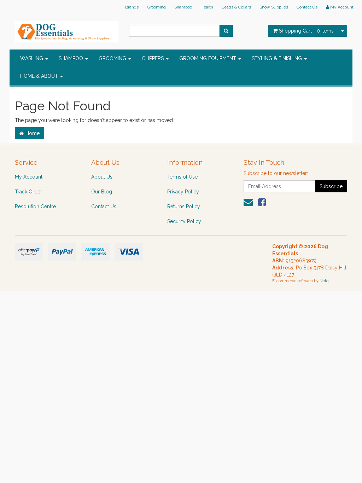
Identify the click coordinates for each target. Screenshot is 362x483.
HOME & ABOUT (39, 76)
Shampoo (183, 7)
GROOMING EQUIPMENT (208, 58)
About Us (101, 177)
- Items (306, 31)
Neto (324, 281)
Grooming (156, 7)
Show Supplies (273, 7)
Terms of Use (182, 177)
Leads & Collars (236, 7)
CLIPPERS (153, 58)
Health (206, 7)
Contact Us (307, 7)
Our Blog (101, 191)
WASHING (32, 58)
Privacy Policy (183, 191)
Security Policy (184, 221)
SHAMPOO (71, 58)
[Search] (226, 31)
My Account (28, 177)
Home (32, 133)
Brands (132, 7)
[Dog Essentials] (66, 30)
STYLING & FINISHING (277, 58)
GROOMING (113, 58)
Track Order (28, 191)
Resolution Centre (35, 206)
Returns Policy (183, 206)
